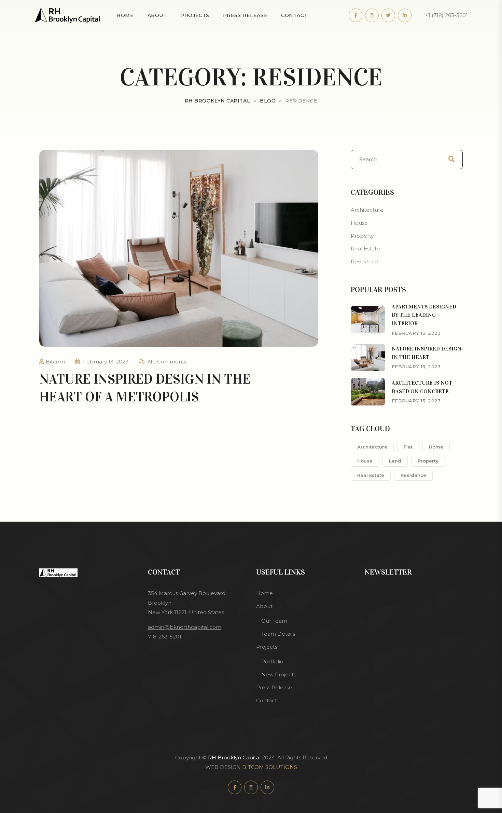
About (157, 15)
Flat (408, 447)
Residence (364, 261)
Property (362, 236)
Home (125, 15)
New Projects (278, 674)
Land (395, 461)
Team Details (278, 634)
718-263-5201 (164, 636)
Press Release (245, 15)
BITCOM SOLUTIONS (269, 767)
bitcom (55, 361)
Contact (294, 15)
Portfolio (272, 661)
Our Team (274, 621)
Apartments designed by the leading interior (424, 315)
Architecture (367, 210)
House (359, 223)
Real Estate (365, 248)
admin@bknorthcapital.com (184, 627)
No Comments (167, 361)
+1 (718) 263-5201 (446, 15)
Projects (194, 15)
